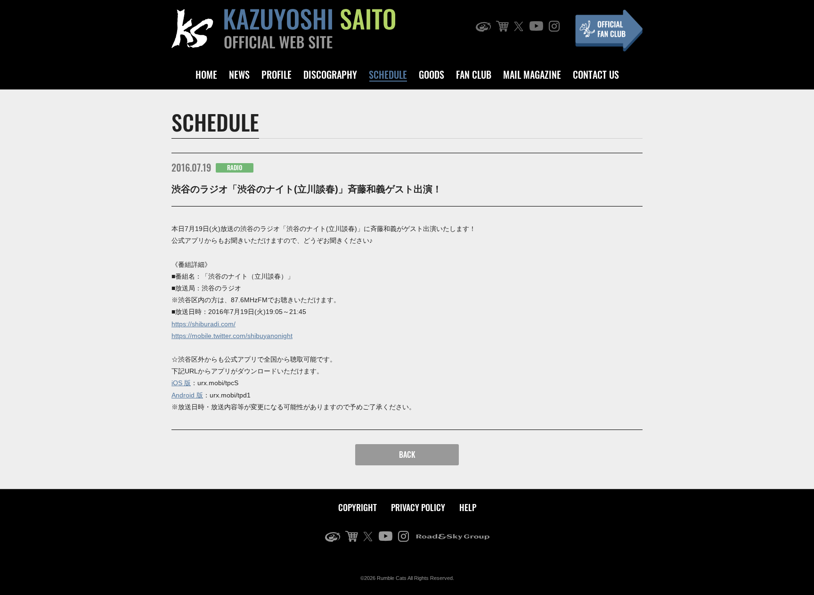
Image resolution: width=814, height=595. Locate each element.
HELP (467, 507)
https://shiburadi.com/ (203, 324)
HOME (206, 74)
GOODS (431, 74)
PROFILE (276, 74)
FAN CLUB (473, 74)
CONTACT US (596, 74)
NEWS (239, 74)
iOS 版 (181, 383)
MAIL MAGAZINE (532, 74)
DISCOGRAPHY (330, 74)
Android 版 (187, 395)
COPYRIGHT (357, 507)
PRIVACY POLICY (418, 507)
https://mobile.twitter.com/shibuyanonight (232, 335)
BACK (407, 454)
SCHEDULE (388, 74)
